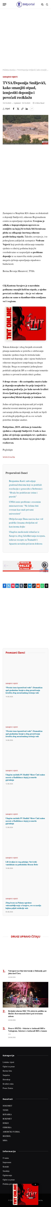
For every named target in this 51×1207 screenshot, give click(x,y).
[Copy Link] (22, 109)
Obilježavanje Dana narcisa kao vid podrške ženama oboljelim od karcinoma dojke (26, 522)
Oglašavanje (7, 1175)
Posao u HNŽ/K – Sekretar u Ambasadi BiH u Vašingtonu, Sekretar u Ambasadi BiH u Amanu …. (27, 1031)
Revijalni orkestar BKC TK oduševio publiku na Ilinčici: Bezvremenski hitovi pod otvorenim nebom (27, 1014)
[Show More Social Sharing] (32, 109)
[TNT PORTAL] (25, 4)
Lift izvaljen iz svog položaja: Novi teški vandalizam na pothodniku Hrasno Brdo (22, 863)
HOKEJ (6, 1123)
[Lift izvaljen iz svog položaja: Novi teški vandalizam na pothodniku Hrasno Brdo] (25, 843)
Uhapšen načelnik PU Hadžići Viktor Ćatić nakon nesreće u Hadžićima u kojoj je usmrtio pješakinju (25, 777)
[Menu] (4, 4)
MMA (5, 1140)
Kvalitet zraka (8, 1083)
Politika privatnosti (10, 1184)
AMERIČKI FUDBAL (11, 1131)
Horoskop (6, 1079)
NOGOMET (7, 1105)
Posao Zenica (8, 1088)
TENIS (5, 1110)
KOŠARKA (7, 1114)
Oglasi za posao (9, 1066)
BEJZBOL (7, 1136)
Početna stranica (9, 70)
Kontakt (6, 1166)
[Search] (42, 4)
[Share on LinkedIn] (27, 109)
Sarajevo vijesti (10, 77)
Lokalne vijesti (8, 1062)
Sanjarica (6, 1075)
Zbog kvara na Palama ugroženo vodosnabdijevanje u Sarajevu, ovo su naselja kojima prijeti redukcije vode (23, 905)
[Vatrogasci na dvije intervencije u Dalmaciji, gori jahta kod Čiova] (25, 954)
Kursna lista (7, 1070)
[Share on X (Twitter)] (18, 109)
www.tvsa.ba (9, 456)
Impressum (7, 1162)
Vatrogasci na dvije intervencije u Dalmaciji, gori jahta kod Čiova (27, 972)
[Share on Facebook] (14, 109)
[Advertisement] (25, 39)
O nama (6, 1158)
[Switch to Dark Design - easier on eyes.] (46, 4)
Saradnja (6, 1171)
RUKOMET (7, 1118)
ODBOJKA (7, 1127)
